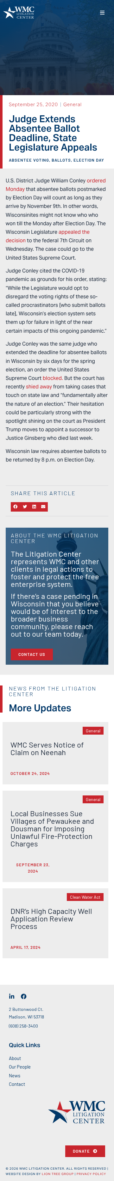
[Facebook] (24, 996)
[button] (102, 12)
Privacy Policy (91, 1174)
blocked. (53, 378)
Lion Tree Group (58, 1174)
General (72, 104)
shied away (39, 386)
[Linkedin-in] (12, 996)
